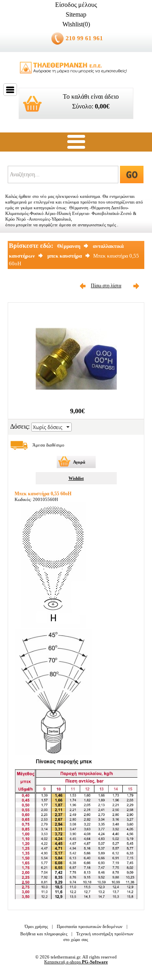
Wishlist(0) (76, 24)
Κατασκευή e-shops (76, 961)
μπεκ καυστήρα (64, 256)
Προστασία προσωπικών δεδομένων (89, 926)
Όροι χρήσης (36, 926)
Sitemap (76, 14)
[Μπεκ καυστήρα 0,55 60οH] (76, 398)
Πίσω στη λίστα (106, 285)
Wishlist (76, 478)
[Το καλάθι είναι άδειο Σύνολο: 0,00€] (76, 122)
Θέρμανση (68, 246)
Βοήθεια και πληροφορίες (43, 933)
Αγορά (79, 462)
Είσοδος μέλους (76, 4)
